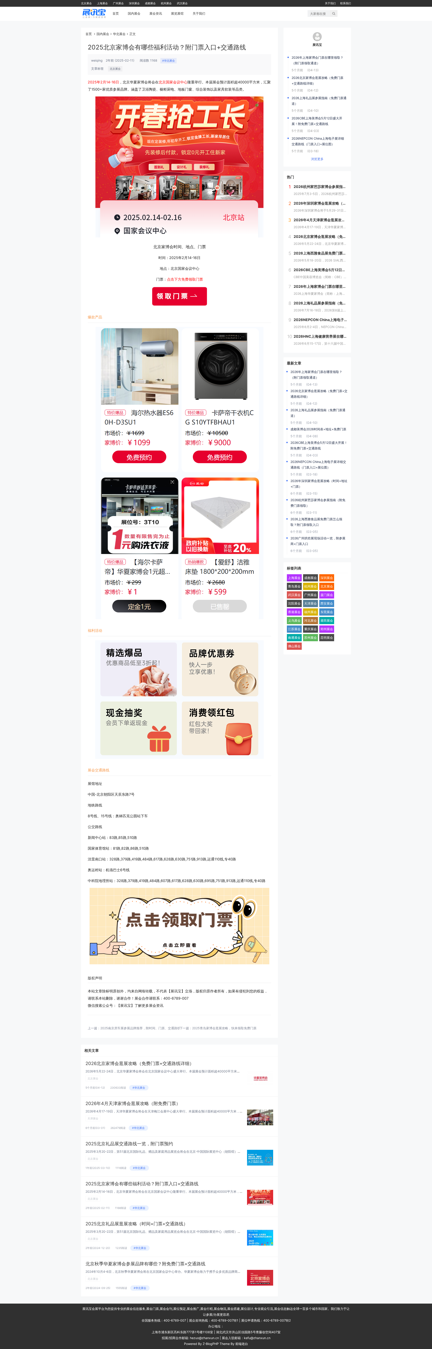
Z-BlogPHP (211, 1344)
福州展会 (310, 612)
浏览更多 (317, 159)
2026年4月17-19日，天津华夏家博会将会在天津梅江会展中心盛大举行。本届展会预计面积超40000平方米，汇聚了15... (170, 1111)
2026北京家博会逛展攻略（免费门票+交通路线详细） (140, 1063)
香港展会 (294, 612)
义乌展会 (294, 620)
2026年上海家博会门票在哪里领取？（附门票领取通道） (317, 60)
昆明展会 (326, 637)
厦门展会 (326, 595)
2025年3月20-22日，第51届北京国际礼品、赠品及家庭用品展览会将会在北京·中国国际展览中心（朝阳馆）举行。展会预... (172, 1151)
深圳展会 (134, 3)
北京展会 (86, 3)
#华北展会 (168, 60)
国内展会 (134, 13)
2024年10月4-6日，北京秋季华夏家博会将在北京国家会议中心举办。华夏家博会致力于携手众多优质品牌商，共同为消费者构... (176, 1271)
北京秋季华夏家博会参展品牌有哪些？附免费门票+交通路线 (145, 1263)
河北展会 (310, 620)
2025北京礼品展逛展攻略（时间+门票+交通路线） (137, 1223)
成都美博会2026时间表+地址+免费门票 (318, 429)
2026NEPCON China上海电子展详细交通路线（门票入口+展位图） (318, 141)
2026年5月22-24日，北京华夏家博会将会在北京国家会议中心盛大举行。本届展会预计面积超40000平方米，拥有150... (170, 1071)
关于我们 (330, 3)
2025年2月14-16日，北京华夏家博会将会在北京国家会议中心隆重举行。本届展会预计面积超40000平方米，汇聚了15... (170, 1191)
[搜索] (334, 13)
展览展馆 (177, 13)
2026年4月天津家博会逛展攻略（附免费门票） (133, 1103)
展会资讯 (155, 13)
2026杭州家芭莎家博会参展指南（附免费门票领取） (317, 502)
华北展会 (119, 34)
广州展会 (118, 3)
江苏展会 (294, 629)
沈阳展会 (294, 603)
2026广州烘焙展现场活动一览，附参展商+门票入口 (317, 541)
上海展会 (102, 3)
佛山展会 (294, 646)
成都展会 (150, 3)
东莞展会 (326, 612)
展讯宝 (317, 45)
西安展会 (326, 603)
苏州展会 (310, 637)
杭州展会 (166, 3)
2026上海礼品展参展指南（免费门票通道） (319, 100)
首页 (115, 13)
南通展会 (294, 637)
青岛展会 (294, 586)
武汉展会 (182, 3)
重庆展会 (310, 629)
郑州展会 (326, 629)
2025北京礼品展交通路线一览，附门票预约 (129, 1143)
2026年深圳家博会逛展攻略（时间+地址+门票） (318, 483)
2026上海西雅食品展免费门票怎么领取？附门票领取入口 (316, 522)
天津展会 (93, 1118)
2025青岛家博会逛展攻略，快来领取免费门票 (224, 1028)
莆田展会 (326, 620)
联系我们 (345, 3)
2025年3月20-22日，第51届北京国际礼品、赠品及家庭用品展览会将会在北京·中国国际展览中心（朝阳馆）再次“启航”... (170, 1231)
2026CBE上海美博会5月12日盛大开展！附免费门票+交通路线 (317, 121)
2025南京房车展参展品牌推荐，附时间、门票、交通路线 (140, 1028)
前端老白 (241, 1344)
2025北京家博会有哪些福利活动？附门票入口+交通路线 (142, 1183)
